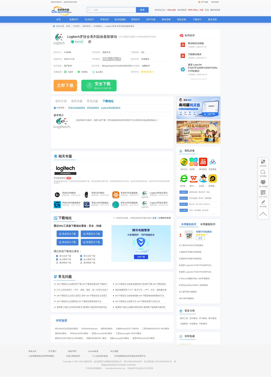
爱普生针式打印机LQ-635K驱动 (69, 338)
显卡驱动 (193, 318)
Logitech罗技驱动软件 (110, 108)
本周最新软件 (208, 224)
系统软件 (135, 19)
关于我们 (52, 351)
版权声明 (72, 351)
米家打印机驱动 (204, 231)
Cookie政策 (93, 351)
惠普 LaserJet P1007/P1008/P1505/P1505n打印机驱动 (197, 265)
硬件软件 (87, 26)
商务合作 (32, 351)
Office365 (171, 10)
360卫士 (184, 169)
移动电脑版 (120, 19)
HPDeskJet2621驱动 (79, 333)
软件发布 (215, 2)
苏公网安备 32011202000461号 (158, 361)
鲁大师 (191, 204)
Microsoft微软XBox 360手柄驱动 (195, 278)
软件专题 (150, 19)
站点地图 (114, 351)
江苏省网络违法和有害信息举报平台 (130, 356)
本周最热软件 (188, 224)
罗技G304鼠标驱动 (76, 108)
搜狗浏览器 (215, 10)
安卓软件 (89, 19)
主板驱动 (184, 324)
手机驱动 (203, 324)
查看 (200, 238)
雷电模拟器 (213, 186)
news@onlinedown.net (115, 368)
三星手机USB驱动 (189, 292)
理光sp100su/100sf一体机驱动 (194, 285)
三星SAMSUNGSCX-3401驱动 (155, 329)
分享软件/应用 (164, 218)
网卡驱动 (213, 318)
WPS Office (193, 10)
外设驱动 (98, 26)
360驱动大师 (185, 344)
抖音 (202, 10)
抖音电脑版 (193, 198)
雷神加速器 (193, 192)
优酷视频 (208, 198)
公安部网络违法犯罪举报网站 (41, 356)
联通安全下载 (93, 242)
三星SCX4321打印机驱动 (192, 245)
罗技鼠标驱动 (93, 108)
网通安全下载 (93, 234)
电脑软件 (73, 19)
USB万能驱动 (188, 298)
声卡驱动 (203, 318)
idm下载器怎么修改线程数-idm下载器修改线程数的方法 (139, 295)
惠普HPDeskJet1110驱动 (144, 338)
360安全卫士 (160, 10)
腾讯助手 (202, 192)
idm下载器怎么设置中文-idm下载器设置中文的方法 (137, 301)
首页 (58, 19)
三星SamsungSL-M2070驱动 (128, 333)
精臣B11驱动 (60, 333)
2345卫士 (206, 204)
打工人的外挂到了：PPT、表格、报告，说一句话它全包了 (82, 290)
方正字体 (198, 204)
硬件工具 (184, 318)
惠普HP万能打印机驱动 (191, 252)
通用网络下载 (65, 263)
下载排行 (197, 19)
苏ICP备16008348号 (133, 361)
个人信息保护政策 (100, 356)
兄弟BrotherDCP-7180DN (127, 329)
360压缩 (205, 210)
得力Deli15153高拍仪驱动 (66, 329)
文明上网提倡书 (73, 356)
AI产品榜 (204, 2)
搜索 (142, 10)
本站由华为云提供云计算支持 (140, 368)
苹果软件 (104, 19)
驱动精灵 (203, 169)
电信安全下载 (69, 234)
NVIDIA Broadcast (89, 329)
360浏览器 (182, 10)
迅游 (208, 192)
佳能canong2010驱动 (119, 338)
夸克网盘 (197, 210)
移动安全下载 (69, 242)
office (191, 210)
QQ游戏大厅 (203, 186)
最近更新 (212, 19)
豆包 (207, 10)
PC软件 (76, 26)
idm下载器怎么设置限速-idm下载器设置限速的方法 (79, 301)
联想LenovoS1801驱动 (102, 333)
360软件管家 (193, 169)
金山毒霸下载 (65, 259)
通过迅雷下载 (65, 256)
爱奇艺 (201, 198)
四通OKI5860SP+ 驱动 (96, 338)
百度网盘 (213, 169)
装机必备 (181, 19)
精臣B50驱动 (106, 329)
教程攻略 (166, 19)
